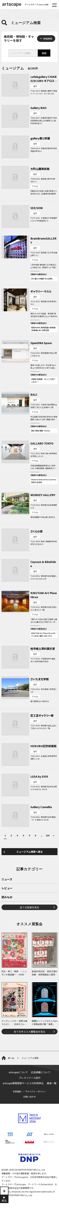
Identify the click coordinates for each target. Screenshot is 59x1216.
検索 (44, 53)
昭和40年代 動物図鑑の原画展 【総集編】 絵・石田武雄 (43, 328)
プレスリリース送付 (29, 1077)
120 (47, 835)
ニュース (7, 879)
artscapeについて (18, 1072)
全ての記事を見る (29, 907)
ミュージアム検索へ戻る (29, 851)
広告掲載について (40, 1072)
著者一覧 (51, 1083)
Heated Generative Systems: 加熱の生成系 (43, 480)
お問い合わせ (29, 1096)
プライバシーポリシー (35, 1091)
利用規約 (17, 1091)
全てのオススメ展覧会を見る (29, 1031)
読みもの (7, 897)
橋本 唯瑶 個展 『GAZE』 (40, 430)
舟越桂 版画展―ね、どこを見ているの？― (43, 380)
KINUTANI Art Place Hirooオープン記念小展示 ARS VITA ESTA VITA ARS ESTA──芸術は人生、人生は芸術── (44, 634)
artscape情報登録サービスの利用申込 (23, 1083)
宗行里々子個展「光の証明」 (42, 278)
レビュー (7, 888)
